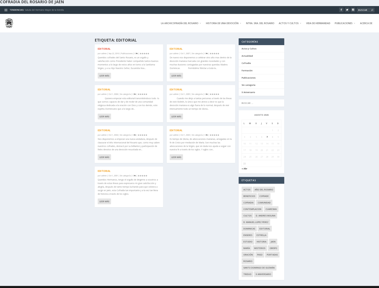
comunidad (264, 202)
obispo (273, 248)
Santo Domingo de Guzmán (259, 267)
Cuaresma (271, 209)
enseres (247, 235)
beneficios (249, 196)
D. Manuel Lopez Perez (255, 222)
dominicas (249, 228)
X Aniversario (248, 92)
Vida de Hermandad (318, 23)
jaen (273, 241)
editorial (264, 228)
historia (261, 241)
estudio (247, 241)
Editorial (104, 48)
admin (104, 53)
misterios (259, 248)
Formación (247, 70)
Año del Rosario (264, 189)
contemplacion (252, 209)
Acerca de (366, 23)
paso (259, 254)
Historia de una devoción (222, 23)
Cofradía (246, 63)
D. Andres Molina (265, 215)
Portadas (272, 254)
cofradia (248, 202)
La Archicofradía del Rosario (179, 23)
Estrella (261, 235)
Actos (246, 189)
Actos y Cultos (289, 23)
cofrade (264, 196)
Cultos (247, 215)
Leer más (104, 75)
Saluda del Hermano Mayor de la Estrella (44, 9)
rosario (247, 261)
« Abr (244, 168)
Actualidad (247, 55)
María (246, 248)
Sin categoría (125, 94)
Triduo (247, 274)
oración (248, 254)
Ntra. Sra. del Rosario (260, 23)
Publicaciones (343, 23)
